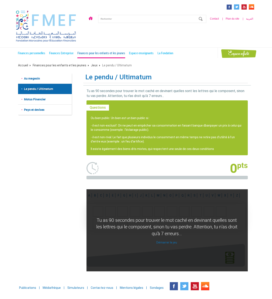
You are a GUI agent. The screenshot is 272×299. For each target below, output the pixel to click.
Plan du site (232, 18)
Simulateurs (75, 287)
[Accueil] (46, 26)
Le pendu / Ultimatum (38, 89)
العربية (249, 18)
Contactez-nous (102, 287)
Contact (214, 18)
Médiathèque (52, 287)
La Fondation (165, 53)
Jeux (94, 65)
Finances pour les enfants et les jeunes (101, 53)
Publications (27, 287)
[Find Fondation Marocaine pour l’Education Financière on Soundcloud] (251, 7)
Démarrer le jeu (166, 242)
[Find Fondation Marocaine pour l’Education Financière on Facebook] (229, 7)
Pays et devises (34, 110)
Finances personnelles (31, 53)
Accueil (91, 19)
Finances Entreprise (61, 53)
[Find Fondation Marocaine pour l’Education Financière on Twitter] (236, 7)
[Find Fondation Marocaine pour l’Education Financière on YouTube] (244, 7)
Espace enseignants (141, 53)
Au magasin (32, 78)
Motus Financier (35, 99)
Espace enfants (238, 53)
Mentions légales (131, 287)
